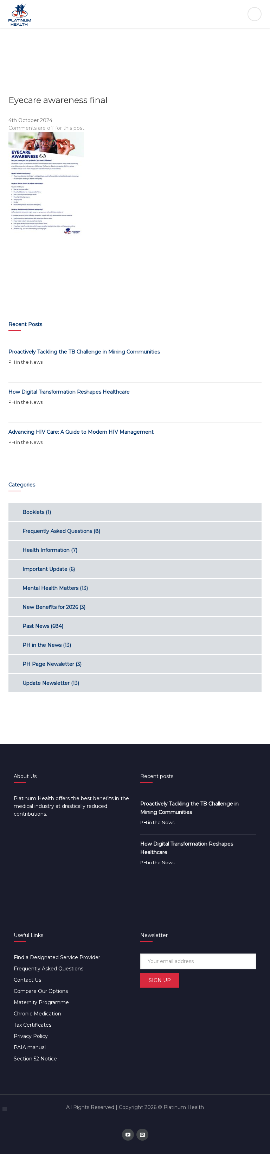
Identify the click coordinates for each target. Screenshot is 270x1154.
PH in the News (25, 362)
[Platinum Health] (135, 14)
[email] (142, 1135)
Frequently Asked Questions (57, 531)
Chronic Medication (37, 1013)
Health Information (46, 550)
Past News (35, 626)
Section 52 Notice (35, 1059)
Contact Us (27, 980)
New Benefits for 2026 (50, 607)
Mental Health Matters (50, 588)
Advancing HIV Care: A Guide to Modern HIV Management (81, 432)
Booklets (33, 512)
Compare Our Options (41, 991)
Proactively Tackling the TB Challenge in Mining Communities (84, 352)
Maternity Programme (41, 1002)
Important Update (45, 569)
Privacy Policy (31, 1036)
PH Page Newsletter (48, 664)
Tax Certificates (32, 1025)
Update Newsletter (46, 683)
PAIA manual (30, 1047)
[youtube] (128, 1135)
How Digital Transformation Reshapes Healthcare (69, 392)
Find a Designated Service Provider (57, 957)
